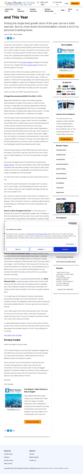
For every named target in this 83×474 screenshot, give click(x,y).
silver (26, 281)
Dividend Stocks (61, 154)
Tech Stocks (60, 187)
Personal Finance (61, 173)
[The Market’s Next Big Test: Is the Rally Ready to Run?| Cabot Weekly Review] (66, 207)
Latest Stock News (9, 10)
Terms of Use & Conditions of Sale (59, 468)
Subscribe (75, 3)
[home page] (19, 3)
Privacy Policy (45, 468)
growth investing (27, 62)
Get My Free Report (66, 76)
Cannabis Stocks (61, 150)
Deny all (17, 249)
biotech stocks (9, 165)
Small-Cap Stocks (61, 178)
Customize (41, 249)
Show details (70, 244)
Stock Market (60, 183)
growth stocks (32, 65)
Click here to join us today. (13, 335)
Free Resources (20, 10)
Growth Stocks (60, 159)
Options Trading (61, 169)
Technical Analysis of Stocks (64, 257)
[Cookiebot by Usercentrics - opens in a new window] (70, 223)
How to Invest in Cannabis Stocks (66, 261)
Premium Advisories (33, 10)
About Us (70, 10)
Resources (7, 451)
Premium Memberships (49, 10)
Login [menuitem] (66, 3)
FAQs (62, 10)
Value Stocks (60, 192)
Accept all (65, 249)
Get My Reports (66, 139)
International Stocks (62, 164)
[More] (27, 10)
